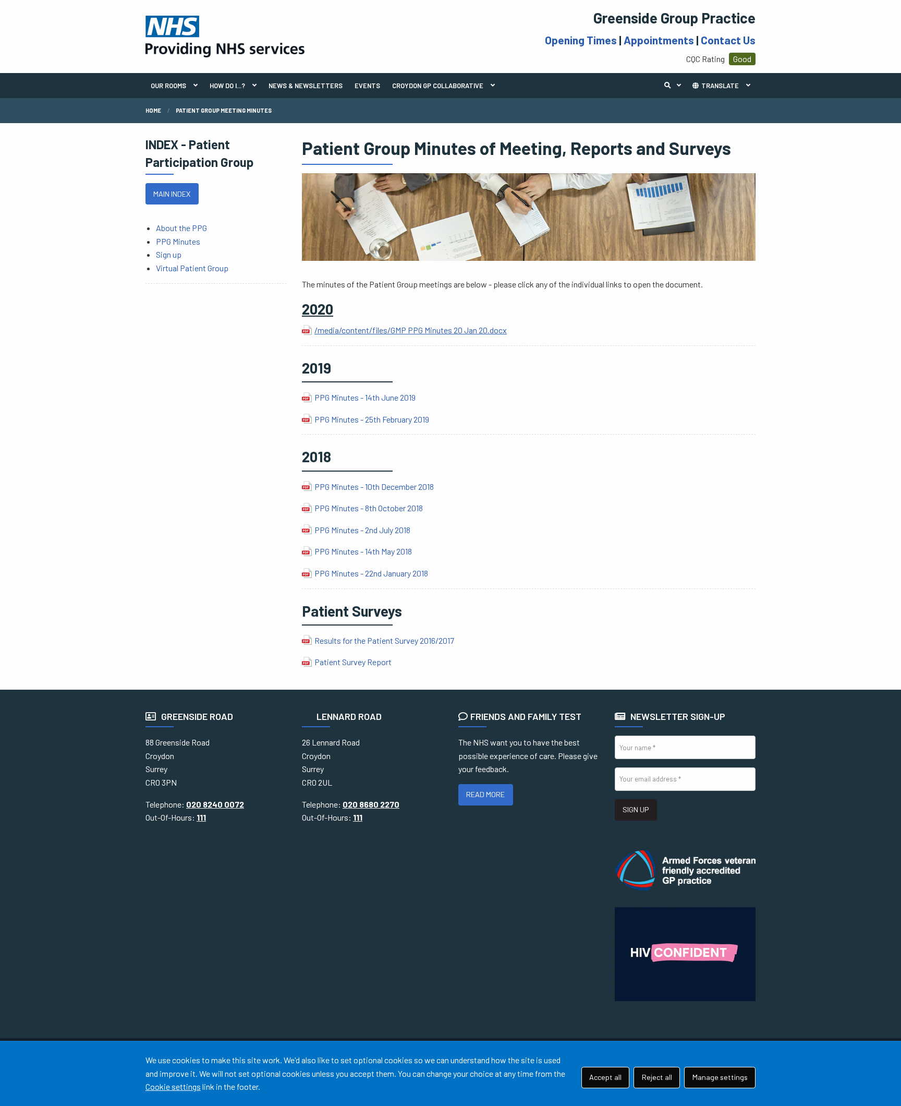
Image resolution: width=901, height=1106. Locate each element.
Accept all (605, 1077)
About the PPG (181, 228)
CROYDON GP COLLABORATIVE (437, 85)
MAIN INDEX (171, 193)
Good (742, 59)
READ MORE (485, 794)
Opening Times (581, 39)
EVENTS (367, 85)
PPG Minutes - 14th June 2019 (365, 397)
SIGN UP (636, 809)
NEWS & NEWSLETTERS (306, 85)
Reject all (657, 1077)
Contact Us (728, 39)
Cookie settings (173, 1086)
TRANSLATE (719, 85)
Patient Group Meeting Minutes (224, 110)
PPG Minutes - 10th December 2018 (374, 486)
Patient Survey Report (353, 662)
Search (675, 85)
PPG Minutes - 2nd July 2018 (362, 530)
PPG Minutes (178, 241)
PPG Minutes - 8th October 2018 (368, 508)
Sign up (168, 254)
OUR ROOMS (168, 85)
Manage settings (720, 1077)
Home (153, 110)
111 (201, 817)
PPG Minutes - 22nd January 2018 (371, 573)
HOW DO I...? (227, 85)
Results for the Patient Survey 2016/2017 (384, 640)
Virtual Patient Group (192, 268)
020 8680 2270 (371, 804)
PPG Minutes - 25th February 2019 (371, 419)
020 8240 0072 (215, 804)
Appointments (659, 39)
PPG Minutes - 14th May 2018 (363, 551)
